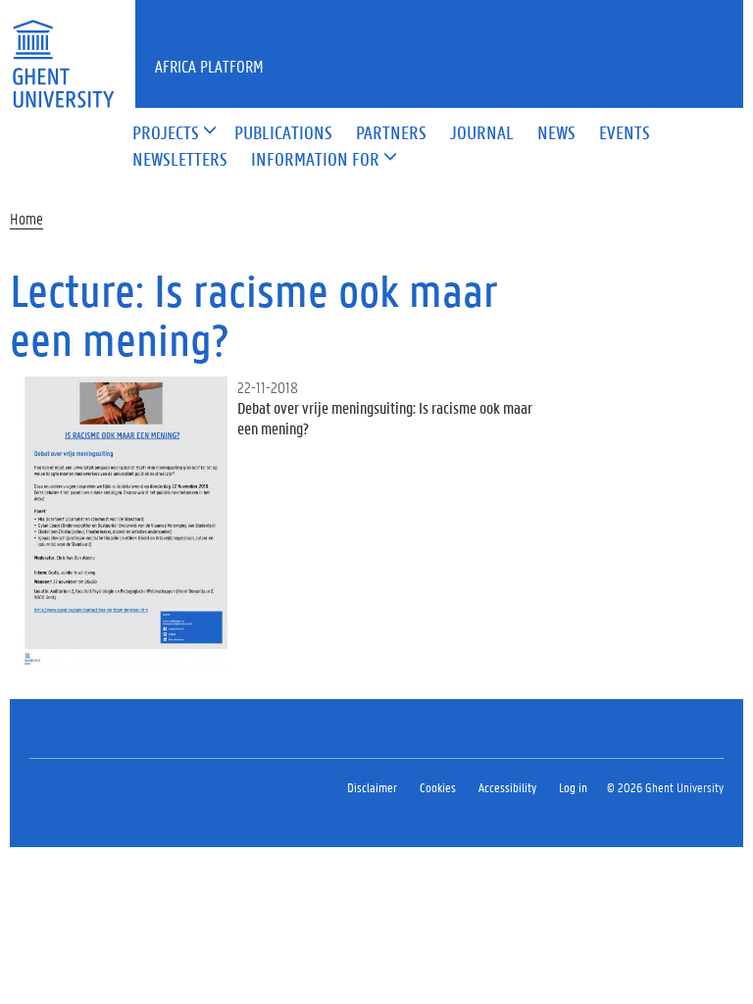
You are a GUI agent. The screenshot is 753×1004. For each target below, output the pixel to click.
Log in (573, 786)
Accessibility (507, 786)
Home (26, 218)
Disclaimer (372, 786)
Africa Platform (209, 65)
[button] (166, 134)
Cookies (438, 786)
